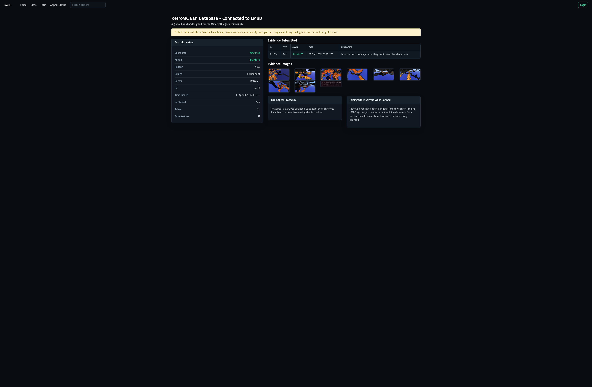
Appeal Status (58, 5)
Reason (179, 66)
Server (178, 81)
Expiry (178, 74)
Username (180, 52)
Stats (34, 5)
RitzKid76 (254, 59)
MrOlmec (255, 52)
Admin (178, 59)
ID (176, 88)
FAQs (43, 5)
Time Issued (181, 95)
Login (583, 5)
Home (23, 5)
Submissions (182, 116)
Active (178, 109)
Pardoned (180, 102)
